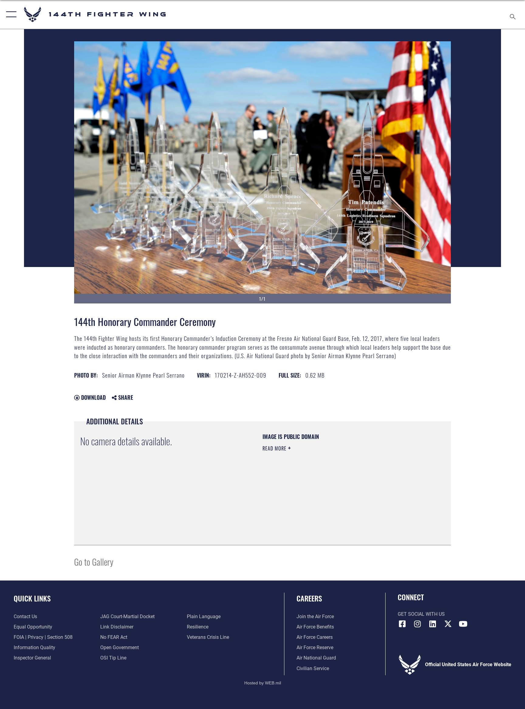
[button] (10, 14)
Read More (275, 448)
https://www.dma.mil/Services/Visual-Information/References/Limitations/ (321, 491)
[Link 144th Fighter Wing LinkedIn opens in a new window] (432, 624)
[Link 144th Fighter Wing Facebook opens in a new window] (402, 624)
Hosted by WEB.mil (262, 682)
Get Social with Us (421, 614)
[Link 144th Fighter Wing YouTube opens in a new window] (463, 624)
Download (93, 397)
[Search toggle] (513, 14)
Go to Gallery (93, 561)
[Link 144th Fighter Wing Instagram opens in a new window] (417, 624)
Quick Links (32, 598)
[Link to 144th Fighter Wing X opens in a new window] (447, 624)
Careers (309, 598)
